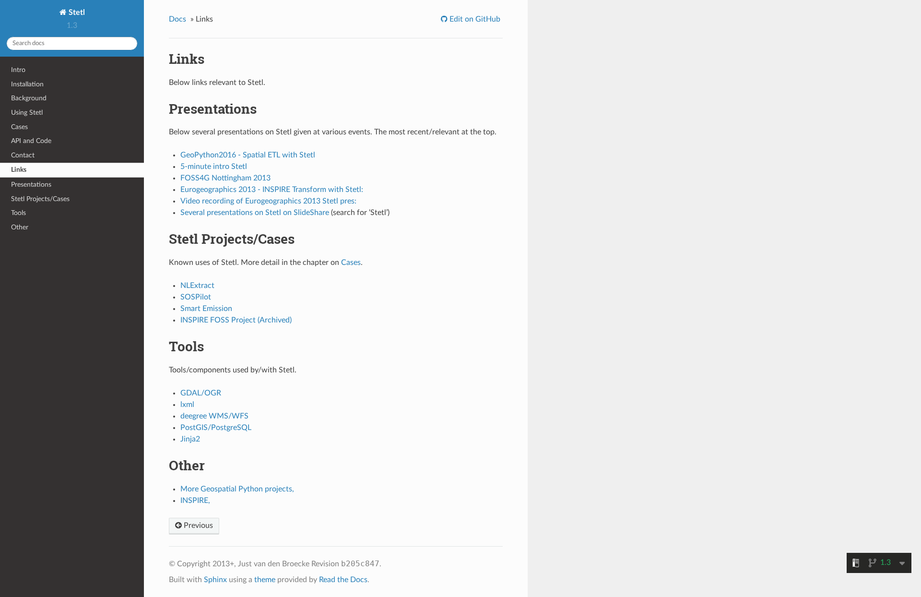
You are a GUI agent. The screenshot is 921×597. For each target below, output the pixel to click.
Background (29, 98)
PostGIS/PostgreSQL (215, 427)
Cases (19, 127)
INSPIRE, (195, 500)
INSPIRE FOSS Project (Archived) (236, 320)
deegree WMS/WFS (214, 416)
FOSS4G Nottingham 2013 (225, 178)
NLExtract (197, 285)
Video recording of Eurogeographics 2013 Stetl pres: (268, 201)
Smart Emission (206, 308)
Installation (27, 84)
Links (18, 169)
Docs (177, 19)
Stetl (76, 12)
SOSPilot (195, 297)
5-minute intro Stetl (213, 166)
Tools (18, 212)
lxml (187, 404)
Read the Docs (343, 580)
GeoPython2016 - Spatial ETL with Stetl (247, 155)
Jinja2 (190, 439)
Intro (18, 69)
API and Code (31, 140)
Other (19, 227)
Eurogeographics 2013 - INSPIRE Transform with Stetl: (271, 189)
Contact (23, 155)
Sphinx (215, 580)
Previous (197, 525)
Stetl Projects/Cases (40, 199)
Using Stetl (27, 112)
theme (264, 580)
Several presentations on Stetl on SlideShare (254, 212)
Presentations (31, 184)
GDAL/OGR (200, 393)
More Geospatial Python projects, (237, 489)
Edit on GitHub (474, 19)
